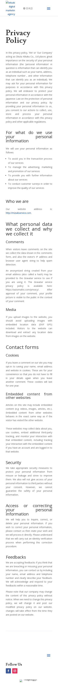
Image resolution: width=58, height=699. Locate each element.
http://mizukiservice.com (18, 212)
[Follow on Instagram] (14, 670)
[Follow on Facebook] (8, 670)
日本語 (29, 8)
